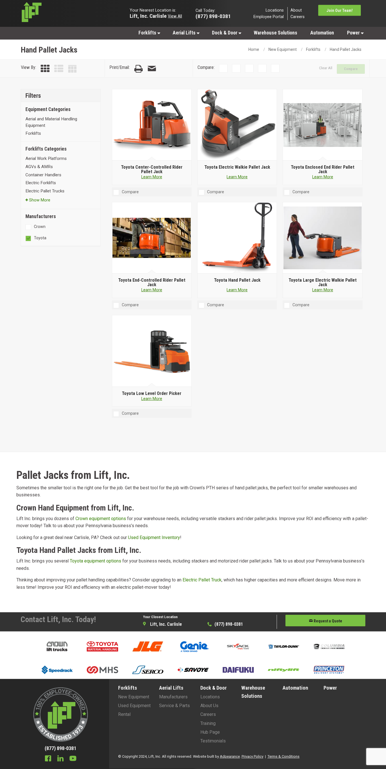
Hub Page (210, 732)
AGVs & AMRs (39, 166)
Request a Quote (327, 621)
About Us (209, 705)
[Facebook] (48, 759)
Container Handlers (43, 174)
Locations (275, 10)
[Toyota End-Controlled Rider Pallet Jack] (151, 238)
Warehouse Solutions (275, 33)
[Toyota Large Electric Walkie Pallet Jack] (322, 238)
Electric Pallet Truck (202, 580)
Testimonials (213, 741)
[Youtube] (73, 759)
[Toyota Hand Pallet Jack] (237, 238)
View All (175, 15)
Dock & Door (225, 33)
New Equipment (282, 49)
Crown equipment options (100, 518)
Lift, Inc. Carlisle (148, 15)
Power (354, 33)
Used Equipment (134, 705)
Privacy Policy (252, 756)
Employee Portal (268, 16)
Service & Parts (174, 705)
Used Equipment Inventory (154, 537)
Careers (297, 16)
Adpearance (230, 756)
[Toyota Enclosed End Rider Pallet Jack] (322, 125)
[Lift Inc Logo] (60, 13)
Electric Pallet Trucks (44, 191)
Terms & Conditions (284, 756)
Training (208, 723)
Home (253, 49)
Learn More (151, 177)
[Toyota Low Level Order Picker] (151, 351)
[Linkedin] (60, 759)
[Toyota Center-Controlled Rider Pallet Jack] (151, 125)
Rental (124, 714)
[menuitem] (149, 32)
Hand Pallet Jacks (345, 49)
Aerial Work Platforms (46, 158)
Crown (39, 226)
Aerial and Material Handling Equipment (51, 122)
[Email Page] (151, 68)
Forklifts (147, 33)
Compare (351, 69)
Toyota (40, 238)
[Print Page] (138, 68)
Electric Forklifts (40, 182)
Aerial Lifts (185, 33)
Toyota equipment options (95, 561)
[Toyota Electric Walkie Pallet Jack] (237, 125)
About (296, 10)
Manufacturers (173, 697)
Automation (322, 33)
